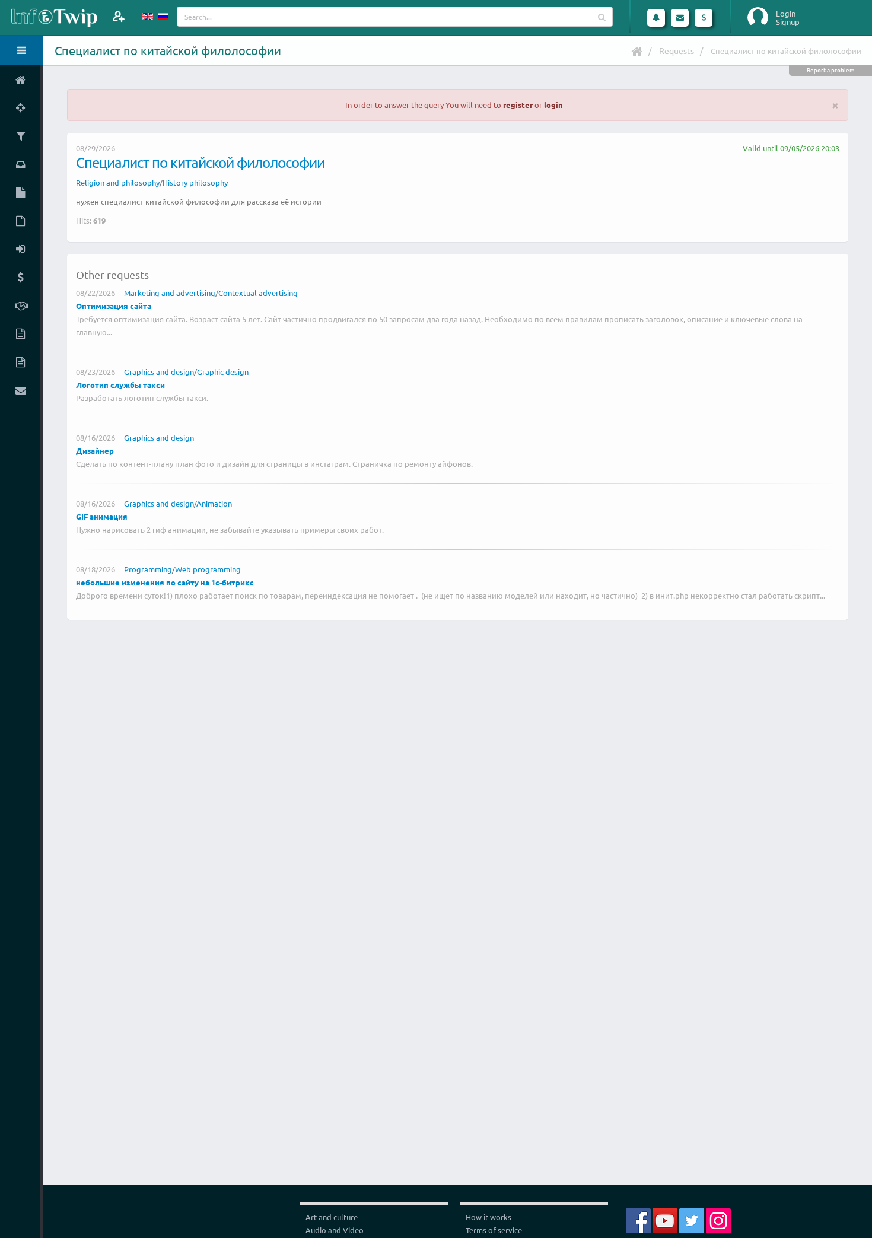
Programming (148, 569)
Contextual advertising (258, 293)
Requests (676, 50)
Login (785, 13)
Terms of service (494, 1230)
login (553, 105)
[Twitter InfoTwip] (691, 1219)
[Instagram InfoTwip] (718, 1219)
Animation (214, 503)
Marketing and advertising (169, 293)
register (518, 105)
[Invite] (118, 16)
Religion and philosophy (118, 182)
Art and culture (331, 1217)
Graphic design (223, 372)
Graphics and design (159, 372)
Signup (788, 22)
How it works (488, 1217)
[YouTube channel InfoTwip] (665, 1219)
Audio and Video (334, 1230)
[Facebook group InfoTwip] (638, 1219)
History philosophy (195, 182)
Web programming (208, 569)
